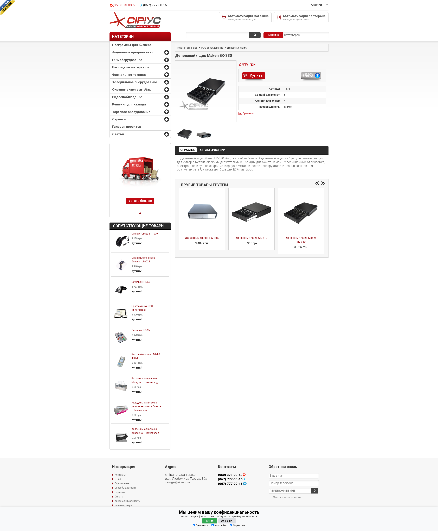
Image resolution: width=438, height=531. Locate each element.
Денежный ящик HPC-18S (202, 237)
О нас (118, 479)
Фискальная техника (129, 75)
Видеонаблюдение (127, 97)
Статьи (118, 134)
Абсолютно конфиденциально (287, 497)
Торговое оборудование (131, 112)
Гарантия (120, 492)
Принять (209, 521)
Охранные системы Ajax (131, 89)
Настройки (221, 525)
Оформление (122, 483)
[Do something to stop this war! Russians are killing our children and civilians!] (7, 7)
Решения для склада (129, 104)
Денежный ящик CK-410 (251, 237)
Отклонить (227, 521)
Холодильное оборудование (134, 82)
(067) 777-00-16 (155, 5)
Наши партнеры (123, 505)
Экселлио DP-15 (141, 330)
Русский (316, 5)
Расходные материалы (130, 67)
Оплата (119, 496)
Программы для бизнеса (132, 45)
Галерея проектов (126, 127)
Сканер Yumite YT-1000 (145, 233)
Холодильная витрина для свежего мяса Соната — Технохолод (146, 406)
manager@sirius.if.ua (177, 482)
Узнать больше (140, 201)
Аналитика (202, 525)
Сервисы (119, 119)
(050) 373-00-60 (125, 5)
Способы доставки (125, 487)
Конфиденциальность (127, 501)
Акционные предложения (132, 52)
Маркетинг (239, 525)
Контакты (120, 474)
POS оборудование (127, 60)
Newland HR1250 (141, 282)
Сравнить (248, 113)
